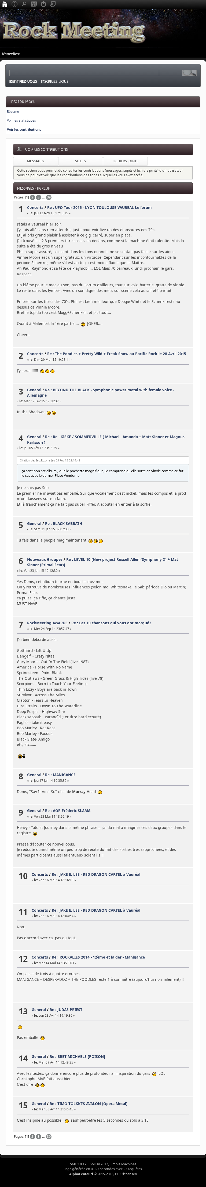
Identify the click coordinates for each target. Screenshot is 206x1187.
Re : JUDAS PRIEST (66, 1009)
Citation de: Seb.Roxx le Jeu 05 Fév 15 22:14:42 (50, 460)
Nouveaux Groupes (44, 559)
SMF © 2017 (99, 1164)
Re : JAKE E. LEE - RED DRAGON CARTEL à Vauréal (96, 874)
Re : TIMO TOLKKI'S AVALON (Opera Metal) (88, 1103)
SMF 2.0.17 (78, 1164)
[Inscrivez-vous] (53, 4)
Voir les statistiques (21, 120)
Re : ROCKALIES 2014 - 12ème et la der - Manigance (98, 957)
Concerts (35, 207)
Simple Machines (123, 1164)
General (34, 389)
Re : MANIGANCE (60, 774)
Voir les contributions (24, 129)
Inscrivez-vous (54, 81)
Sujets (80, 161)
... (44, 197)
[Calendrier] (34, 4)
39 (49, 197)
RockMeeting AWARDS (47, 622)
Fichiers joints (125, 161)
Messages (35, 161)
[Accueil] (5, 4)
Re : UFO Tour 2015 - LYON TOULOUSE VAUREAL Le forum (99, 207)
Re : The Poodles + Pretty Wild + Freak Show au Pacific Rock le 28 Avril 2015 (116, 353)
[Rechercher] (24, 4)
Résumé (13, 112)
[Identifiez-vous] (43, 4)
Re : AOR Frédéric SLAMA (67, 810)
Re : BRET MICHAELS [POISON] (77, 1056)
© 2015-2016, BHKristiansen (103, 1174)
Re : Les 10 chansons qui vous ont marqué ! (111, 622)
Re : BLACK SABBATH (63, 523)
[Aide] (14, 4)
